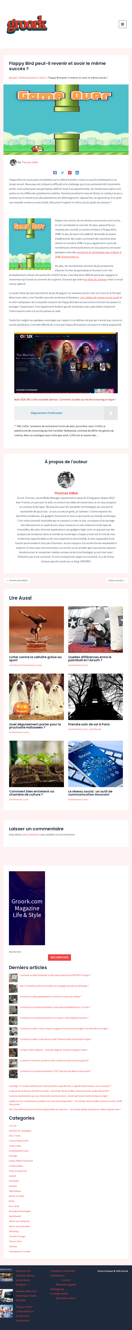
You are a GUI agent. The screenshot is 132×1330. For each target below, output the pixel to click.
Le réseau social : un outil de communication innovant (90, 793)
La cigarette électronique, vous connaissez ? (91, 1086)
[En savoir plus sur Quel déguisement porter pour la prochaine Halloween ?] (36, 696)
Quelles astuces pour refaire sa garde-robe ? (101, 1109)
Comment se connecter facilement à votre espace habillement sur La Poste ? (55, 1007)
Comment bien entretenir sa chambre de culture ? (31, 793)
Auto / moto (15, 1135)
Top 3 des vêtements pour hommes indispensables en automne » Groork (43, 1109)
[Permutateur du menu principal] (122, 24)
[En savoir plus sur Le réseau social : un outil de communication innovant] (95, 763)
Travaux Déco (15, 1241)
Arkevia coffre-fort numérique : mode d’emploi (26, 1296)
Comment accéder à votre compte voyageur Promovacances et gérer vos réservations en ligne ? (64, 1028)
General (12, 1176)
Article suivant (117, 580)
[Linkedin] (77, 172)
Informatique (15, 1191)
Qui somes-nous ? (66, 1298)
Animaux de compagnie (20, 1130)
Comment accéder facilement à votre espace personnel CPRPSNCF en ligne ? (55, 975)
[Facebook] (55, 172)
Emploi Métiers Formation (21, 1160)
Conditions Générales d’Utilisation (62, 1273)
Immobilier (14, 1180)
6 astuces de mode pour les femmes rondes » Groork (33, 1091)
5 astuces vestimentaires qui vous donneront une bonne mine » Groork (41, 1096)
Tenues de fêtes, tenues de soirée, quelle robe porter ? (85, 1091)
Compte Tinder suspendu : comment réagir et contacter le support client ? (54, 1049)
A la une (12, 1125)
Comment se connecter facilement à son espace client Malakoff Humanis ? (54, 1017)
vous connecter (31, 834)
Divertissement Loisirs (32, 665)
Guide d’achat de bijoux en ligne (93, 1096)
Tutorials (13, 1246)
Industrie (13, 1186)
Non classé (14, 1206)
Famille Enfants (16, 1166)
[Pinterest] (70, 172)
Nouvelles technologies (19, 1211)
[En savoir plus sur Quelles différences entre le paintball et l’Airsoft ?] (95, 629)
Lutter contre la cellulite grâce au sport (35, 658)
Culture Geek (15, 1145)
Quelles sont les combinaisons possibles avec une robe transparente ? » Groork (45, 1101)
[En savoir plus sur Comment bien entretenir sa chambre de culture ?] (36, 763)
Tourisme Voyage (17, 1236)
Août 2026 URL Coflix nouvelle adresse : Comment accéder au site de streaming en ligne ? (65, 399)
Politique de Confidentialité (59, 1291)
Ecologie (13, 1155)
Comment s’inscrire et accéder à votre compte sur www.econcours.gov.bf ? (54, 1060)
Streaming (13, 1231)
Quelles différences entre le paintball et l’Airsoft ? (89, 658)
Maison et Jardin (16, 1196)
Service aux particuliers (19, 1226)
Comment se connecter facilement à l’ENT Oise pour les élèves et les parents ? (55, 1071)
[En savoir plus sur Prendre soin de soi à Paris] (95, 696)
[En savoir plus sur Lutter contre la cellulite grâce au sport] (36, 629)
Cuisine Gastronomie (18, 1140)
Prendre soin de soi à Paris (89, 724)
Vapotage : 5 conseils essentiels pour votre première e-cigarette (38, 1086)
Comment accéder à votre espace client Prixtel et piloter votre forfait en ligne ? (56, 1039)
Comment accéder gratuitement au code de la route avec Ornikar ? (51, 996)
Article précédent (17, 580)
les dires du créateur (95, 279)
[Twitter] (62, 172)
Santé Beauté (15, 665)
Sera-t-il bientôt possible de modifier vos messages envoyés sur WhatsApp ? (54, 985)
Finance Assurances (18, 1171)
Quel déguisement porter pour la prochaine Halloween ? (35, 726)
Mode (11, 1201)
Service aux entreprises (19, 1221)
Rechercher (15, 951)
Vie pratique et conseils (19, 1251)
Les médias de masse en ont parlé (99, 297)
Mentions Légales (66, 1284)
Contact (66, 1280)
